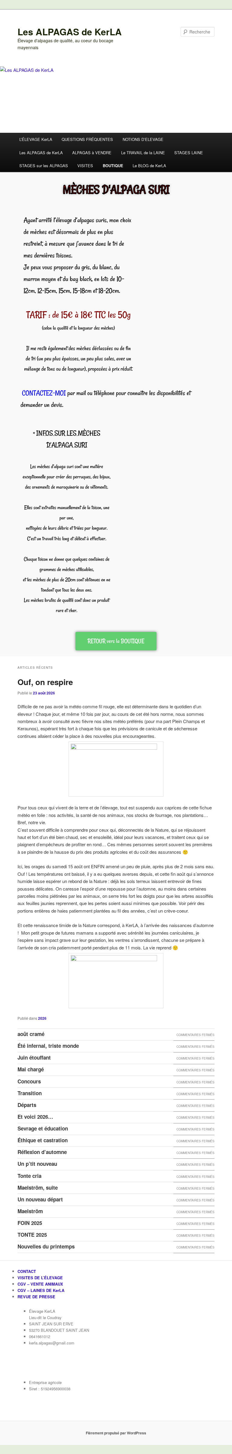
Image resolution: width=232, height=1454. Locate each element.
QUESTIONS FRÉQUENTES (87, 139)
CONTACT (27, 1271)
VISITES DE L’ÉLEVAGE (40, 1277)
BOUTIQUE (113, 165)
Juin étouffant (34, 1057)
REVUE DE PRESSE (36, 1296)
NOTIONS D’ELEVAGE (143, 139)
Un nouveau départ (40, 1199)
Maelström (30, 1211)
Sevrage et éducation (43, 1128)
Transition (30, 1093)
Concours (29, 1081)
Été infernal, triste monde (48, 1045)
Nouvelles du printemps (46, 1246)
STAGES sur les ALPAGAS (43, 165)
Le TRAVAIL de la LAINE (143, 152)
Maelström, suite (38, 1187)
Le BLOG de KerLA (149, 165)
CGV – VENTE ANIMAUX (40, 1284)
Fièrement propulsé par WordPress (116, 1433)
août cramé (31, 1034)
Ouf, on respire (45, 681)
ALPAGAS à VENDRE (91, 152)
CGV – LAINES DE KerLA (41, 1290)
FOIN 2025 (30, 1222)
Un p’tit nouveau (37, 1163)
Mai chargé (31, 1069)
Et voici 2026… (35, 1116)
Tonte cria (29, 1175)
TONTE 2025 (32, 1234)
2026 (42, 1018)
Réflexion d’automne (42, 1152)
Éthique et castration (43, 1140)
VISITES (85, 165)
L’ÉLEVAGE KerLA (35, 139)
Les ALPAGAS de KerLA (70, 31)
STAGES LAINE (188, 152)
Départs (27, 1104)
